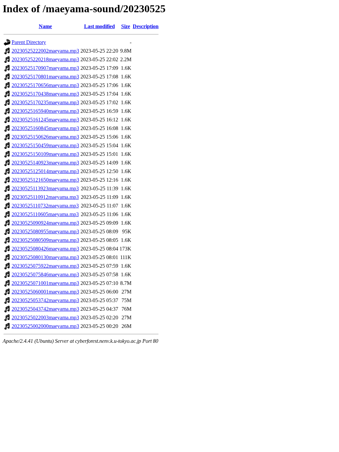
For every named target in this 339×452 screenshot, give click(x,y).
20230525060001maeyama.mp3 (45, 291)
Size (125, 26)
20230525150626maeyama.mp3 (45, 137)
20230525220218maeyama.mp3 (45, 59)
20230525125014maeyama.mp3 (45, 171)
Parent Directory (29, 42)
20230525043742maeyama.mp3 (45, 309)
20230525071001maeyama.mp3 (45, 283)
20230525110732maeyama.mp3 (45, 205)
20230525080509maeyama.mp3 (45, 240)
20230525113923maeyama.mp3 (45, 188)
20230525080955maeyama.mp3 (45, 231)
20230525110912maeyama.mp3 (45, 197)
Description (146, 26)
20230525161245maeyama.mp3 (45, 119)
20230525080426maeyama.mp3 (45, 248)
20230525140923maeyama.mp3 (45, 162)
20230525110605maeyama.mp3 (45, 214)
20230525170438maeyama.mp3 (45, 94)
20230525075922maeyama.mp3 (45, 266)
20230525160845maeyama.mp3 (45, 128)
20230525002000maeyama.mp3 (45, 326)
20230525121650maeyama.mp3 (45, 180)
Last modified (99, 26)
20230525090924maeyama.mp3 (45, 223)
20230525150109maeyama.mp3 (45, 154)
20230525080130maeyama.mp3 (45, 257)
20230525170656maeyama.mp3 (45, 85)
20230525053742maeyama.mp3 (45, 300)
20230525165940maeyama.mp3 (45, 111)
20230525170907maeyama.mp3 (45, 68)
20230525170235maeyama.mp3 (45, 102)
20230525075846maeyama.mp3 (45, 274)
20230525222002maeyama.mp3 (45, 51)
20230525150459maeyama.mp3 (45, 145)
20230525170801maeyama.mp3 (45, 76)
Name (45, 26)
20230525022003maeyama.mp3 (45, 317)
